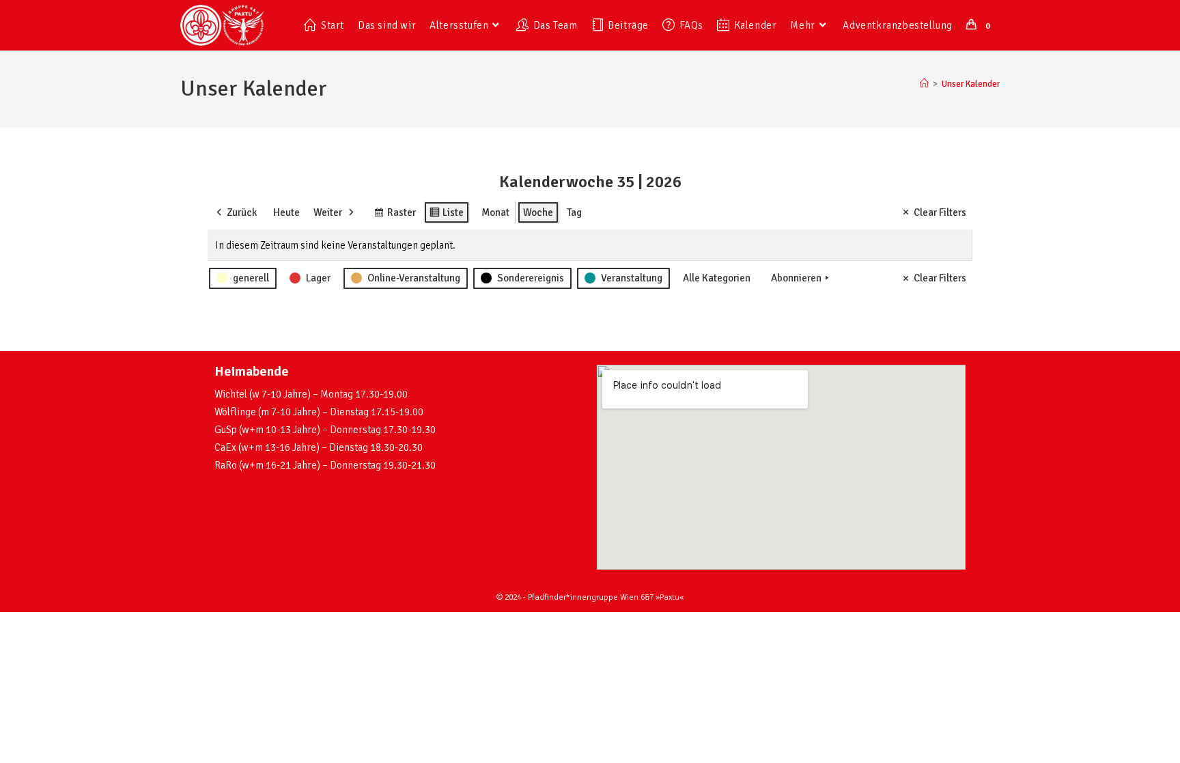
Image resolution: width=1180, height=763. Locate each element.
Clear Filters (940, 212)
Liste (446, 215)
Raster (395, 215)
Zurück (242, 212)
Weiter (327, 212)
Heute (286, 212)
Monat (495, 212)
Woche (538, 212)
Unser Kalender (971, 84)
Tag (574, 212)
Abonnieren (796, 278)
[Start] (924, 84)
